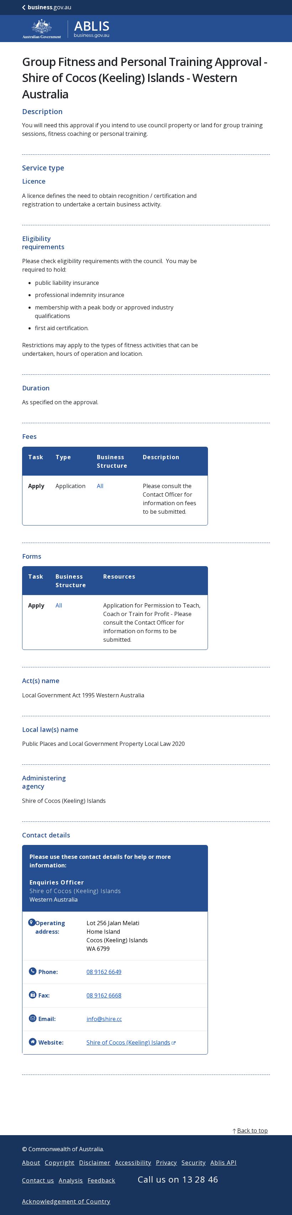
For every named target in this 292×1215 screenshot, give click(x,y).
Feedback (101, 1180)
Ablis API (223, 1163)
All (100, 486)
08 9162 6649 (104, 972)
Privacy (166, 1163)
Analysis (71, 1180)
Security (194, 1163)
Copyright (60, 1163)
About (31, 1163)
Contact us (38, 1180)
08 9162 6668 (104, 995)
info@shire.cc (104, 1019)
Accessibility (133, 1163)
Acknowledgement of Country (66, 1201)
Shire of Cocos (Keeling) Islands (131, 1042)
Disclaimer (94, 1163)
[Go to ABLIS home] (66, 29)
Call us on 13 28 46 (178, 1179)
